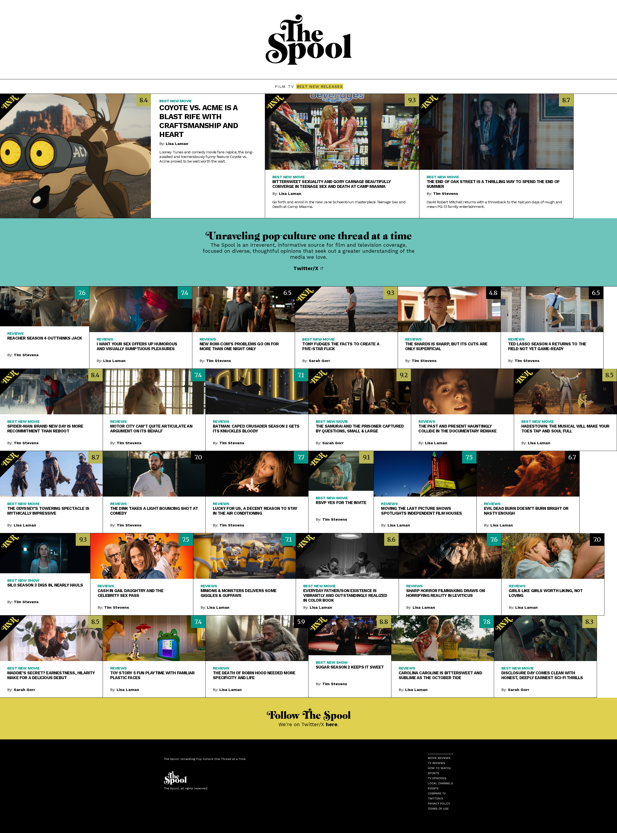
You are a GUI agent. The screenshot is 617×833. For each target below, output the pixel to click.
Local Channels (440, 783)
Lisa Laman (177, 143)
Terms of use (438, 808)
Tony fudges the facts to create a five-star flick (340, 346)
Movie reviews (439, 758)
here (331, 724)
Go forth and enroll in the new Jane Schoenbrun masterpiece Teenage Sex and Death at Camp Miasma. (338, 204)
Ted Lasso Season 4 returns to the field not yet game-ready (547, 346)
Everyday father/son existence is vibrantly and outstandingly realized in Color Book (345, 595)
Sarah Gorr (319, 360)
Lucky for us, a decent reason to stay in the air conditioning (255, 511)
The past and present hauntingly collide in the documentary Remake (457, 428)
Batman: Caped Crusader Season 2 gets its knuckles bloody (256, 428)
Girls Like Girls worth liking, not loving (546, 593)
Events (433, 788)
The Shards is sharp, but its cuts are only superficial (446, 346)
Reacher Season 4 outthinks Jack (44, 338)
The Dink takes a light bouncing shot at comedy (154, 511)
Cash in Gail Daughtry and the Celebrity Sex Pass (130, 593)
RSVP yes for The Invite (341, 502)
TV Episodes (437, 778)
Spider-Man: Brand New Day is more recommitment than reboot (45, 428)
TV (291, 86)
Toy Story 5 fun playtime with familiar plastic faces (152, 675)
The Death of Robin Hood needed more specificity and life (254, 675)
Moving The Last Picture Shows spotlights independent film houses (421, 511)
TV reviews (436, 763)
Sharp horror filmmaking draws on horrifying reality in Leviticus (445, 593)
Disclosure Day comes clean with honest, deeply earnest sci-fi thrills (542, 675)
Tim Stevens (445, 193)
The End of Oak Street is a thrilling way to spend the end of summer (493, 184)
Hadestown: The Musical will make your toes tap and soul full (565, 428)
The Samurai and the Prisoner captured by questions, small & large (360, 428)
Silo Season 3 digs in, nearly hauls (45, 585)
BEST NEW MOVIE (175, 101)
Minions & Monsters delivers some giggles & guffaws (238, 593)
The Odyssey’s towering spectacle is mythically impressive (48, 511)
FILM (280, 86)
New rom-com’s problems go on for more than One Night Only (239, 346)
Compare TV (437, 793)
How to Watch (439, 768)
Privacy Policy (439, 803)
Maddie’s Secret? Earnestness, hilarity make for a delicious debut (51, 675)
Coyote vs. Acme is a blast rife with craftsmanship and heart (198, 121)
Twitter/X (306, 268)
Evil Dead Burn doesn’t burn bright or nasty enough (526, 511)
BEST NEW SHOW (23, 580)
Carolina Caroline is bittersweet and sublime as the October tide (440, 675)
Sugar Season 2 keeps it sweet (350, 667)
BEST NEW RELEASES (320, 86)
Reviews (15, 333)
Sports (433, 773)
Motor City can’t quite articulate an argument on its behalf (151, 428)
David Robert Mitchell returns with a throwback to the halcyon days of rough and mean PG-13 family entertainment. (494, 204)
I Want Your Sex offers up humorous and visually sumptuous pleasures (137, 346)
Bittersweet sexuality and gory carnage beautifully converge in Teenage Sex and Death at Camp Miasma (331, 184)
